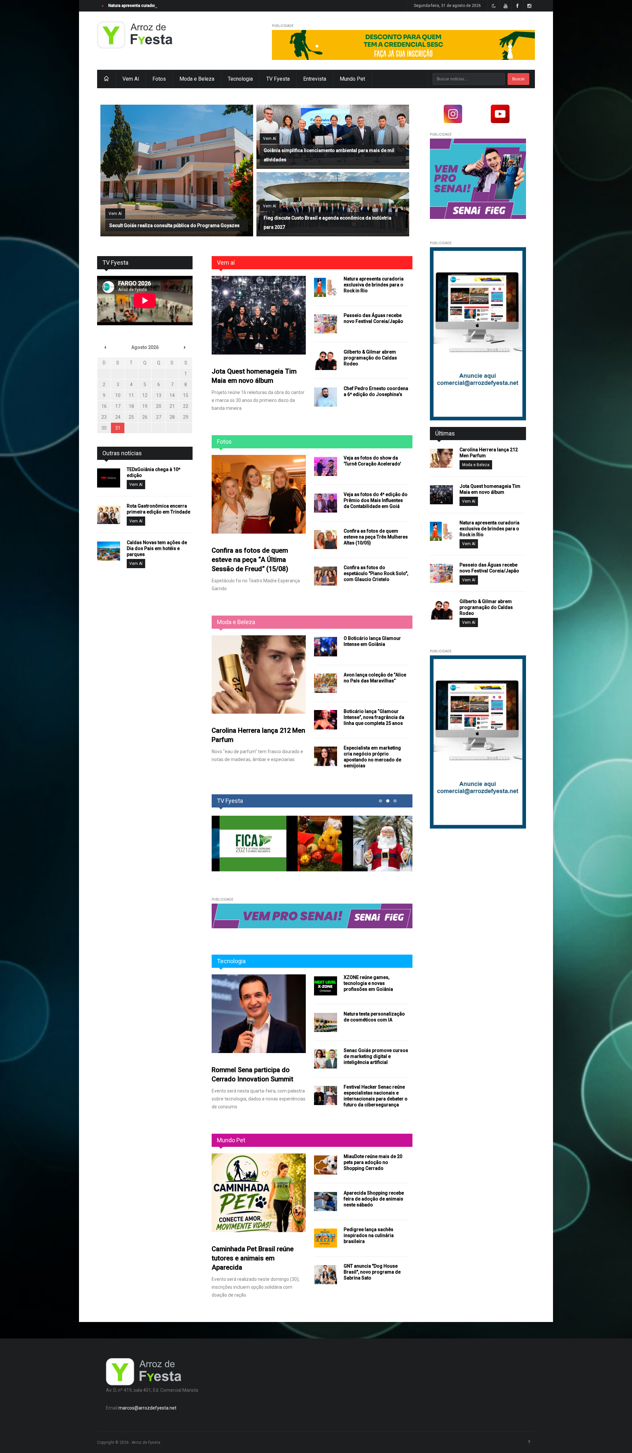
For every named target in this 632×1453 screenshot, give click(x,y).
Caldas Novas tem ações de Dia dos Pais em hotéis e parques (157, 548)
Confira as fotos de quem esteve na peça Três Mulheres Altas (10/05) (376, 536)
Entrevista (314, 79)
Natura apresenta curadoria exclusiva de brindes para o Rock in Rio (169, 5)
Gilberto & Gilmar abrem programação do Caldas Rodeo (370, 357)
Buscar (518, 79)
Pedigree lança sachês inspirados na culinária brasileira (369, 1235)
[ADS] (403, 45)
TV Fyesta (278, 79)
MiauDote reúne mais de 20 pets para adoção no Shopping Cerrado (373, 1162)
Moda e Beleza (196, 79)
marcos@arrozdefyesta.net (147, 1408)
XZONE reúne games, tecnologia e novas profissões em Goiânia (368, 983)
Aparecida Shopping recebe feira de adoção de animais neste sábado (374, 1198)
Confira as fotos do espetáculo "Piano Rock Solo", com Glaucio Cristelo (376, 573)
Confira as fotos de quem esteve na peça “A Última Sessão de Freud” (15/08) (250, 559)
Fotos (159, 79)
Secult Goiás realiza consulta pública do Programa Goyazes (174, 225)
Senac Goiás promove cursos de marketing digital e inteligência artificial (376, 1056)
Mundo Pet (352, 79)
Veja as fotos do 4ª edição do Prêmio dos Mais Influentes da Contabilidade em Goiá (376, 500)
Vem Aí (130, 79)
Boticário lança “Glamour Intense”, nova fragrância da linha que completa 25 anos (374, 717)
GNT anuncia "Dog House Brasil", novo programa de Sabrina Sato (372, 1272)
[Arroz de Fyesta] (135, 35)
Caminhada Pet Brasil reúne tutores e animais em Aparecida (253, 1258)
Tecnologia (240, 79)
